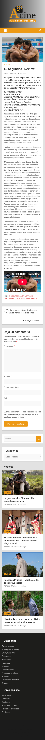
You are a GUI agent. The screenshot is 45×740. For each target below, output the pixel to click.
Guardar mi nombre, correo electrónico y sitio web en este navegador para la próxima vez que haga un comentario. (22, 414)
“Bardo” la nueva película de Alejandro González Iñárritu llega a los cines (21, 311)
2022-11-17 (8, 73)
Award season (8, 646)
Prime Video (25, 298)
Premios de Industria (10, 680)
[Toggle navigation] (5, 30)
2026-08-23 (8, 547)
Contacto (6, 702)
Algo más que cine (28, 729)
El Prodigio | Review (31, 320)
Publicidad (6, 712)
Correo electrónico (12, 387)
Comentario (9, 346)
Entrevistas (6, 656)
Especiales (6, 659)
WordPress (30, 736)
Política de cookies (9, 705)
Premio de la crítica (10, 673)
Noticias (8, 466)
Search (38, 439)
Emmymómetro (8, 653)
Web (5, 398)
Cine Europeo (9, 298)
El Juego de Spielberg (10, 649)
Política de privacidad (10, 709)
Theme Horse (25, 733)
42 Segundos (13, 296)
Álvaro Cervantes (26, 296)
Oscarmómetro (8, 670)
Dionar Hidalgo (20, 73)
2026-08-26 (8, 504)
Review (7, 65)
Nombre (8, 376)
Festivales (6, 663)
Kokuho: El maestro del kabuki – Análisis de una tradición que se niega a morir (20, 540)
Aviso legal (6, 695)
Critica (17, 298)
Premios (5, 676)
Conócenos (7, 699)
